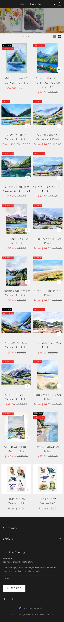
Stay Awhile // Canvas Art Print (16, 137)
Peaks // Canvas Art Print (47, 241)
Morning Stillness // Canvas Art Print (16, 293)
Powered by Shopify (45, 615)
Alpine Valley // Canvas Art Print (47, 137)
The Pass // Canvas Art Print (47, 345)
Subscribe (14, 588)
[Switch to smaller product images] (59, 37)
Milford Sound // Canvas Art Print (16, 80)
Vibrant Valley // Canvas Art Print (16, 345)
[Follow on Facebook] (4, 599)
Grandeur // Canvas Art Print (16, 241)
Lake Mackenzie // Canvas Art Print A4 (16, 189)
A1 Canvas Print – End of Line (16, 449)
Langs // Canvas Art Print (47, 397)
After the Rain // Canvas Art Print (16, 397)
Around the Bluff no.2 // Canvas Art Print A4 (47, 82)
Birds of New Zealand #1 (48, 501)
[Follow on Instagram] (12, 599)
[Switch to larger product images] (54, 37)
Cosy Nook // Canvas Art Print (47, 189)
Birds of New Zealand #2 (16, 501)
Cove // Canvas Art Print (48, 449)
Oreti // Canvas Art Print (47, 293)
